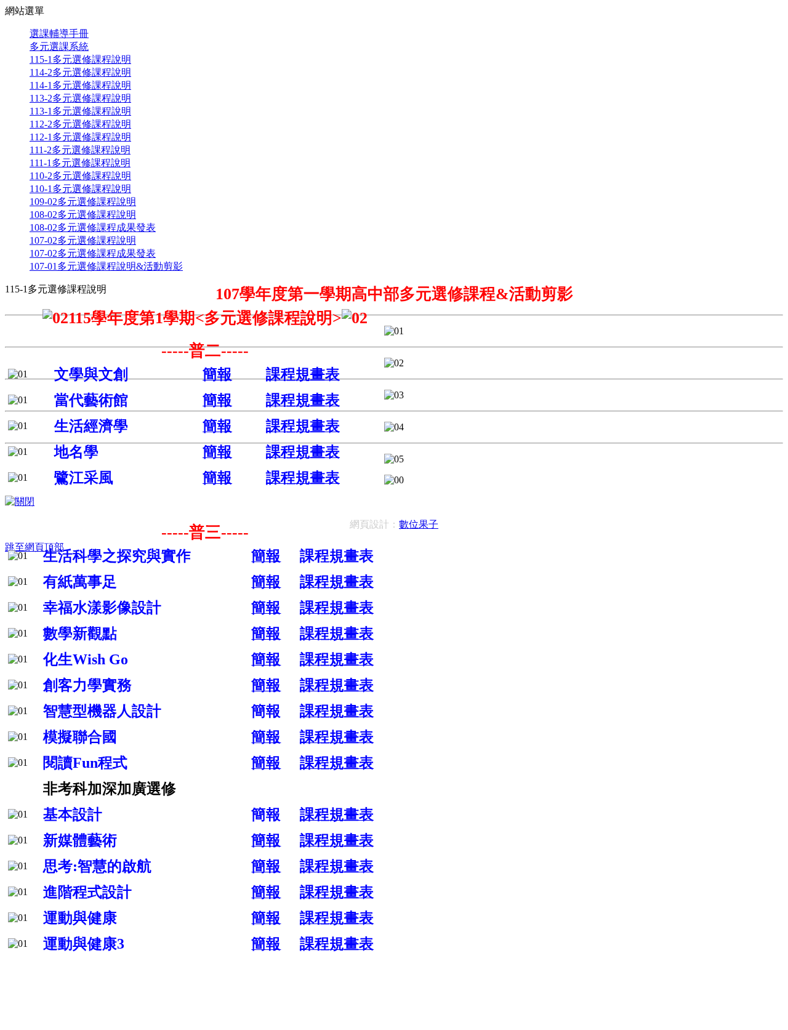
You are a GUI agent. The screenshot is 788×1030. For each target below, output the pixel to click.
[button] (394, 11)
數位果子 (418, 524)
